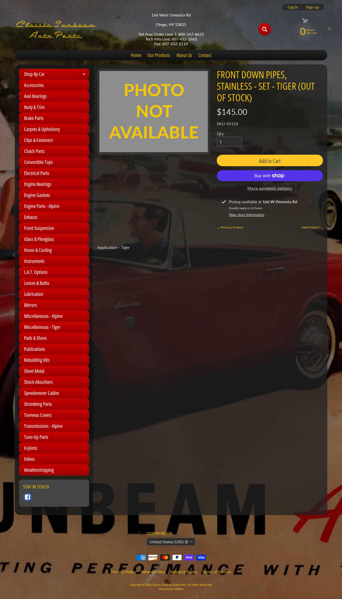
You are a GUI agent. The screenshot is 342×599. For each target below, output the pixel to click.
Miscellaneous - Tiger (42, 327)
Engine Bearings (37, 184)
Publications (34, 349)
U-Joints (30, 448)
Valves (29, 459)
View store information (246, 215)
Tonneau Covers (38, 415)
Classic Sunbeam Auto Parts (169, 584)
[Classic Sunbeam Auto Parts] (56, 29)
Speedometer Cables (41, 393)
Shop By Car (56, 75)
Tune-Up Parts (36, 437)
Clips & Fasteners (38, 140)
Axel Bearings (35, 96)
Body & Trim (34, 107)
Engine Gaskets (37, 195)
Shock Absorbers (38, 382)
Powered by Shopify (171, 589)
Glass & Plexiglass (39, 239)
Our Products (158, 55)
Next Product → (312, 227)
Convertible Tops (38, 162)
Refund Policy (153, 571)
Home (136, 55)
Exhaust (30, 217)
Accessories (34, 85)
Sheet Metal (34, 371)
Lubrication (33, 294)
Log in (293, 7)
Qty (220, 133)
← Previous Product (230, 227)
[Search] (264, 29)
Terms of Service (216, 571)
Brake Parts (34, 118)
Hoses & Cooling (38, 250)
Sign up (312, 7)
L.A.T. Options (36, 272)
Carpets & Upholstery (42, 129)
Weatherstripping (39, 470)
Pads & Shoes (35, 338)
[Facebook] (27, 497)
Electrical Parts (36, 173)
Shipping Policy (183, 571)
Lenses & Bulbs (36, 283)
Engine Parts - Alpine (41, 206)
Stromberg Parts (38, 404)
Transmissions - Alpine (43, 426)
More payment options (269, 188)
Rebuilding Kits (37, 360)
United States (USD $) (168, 541)
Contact (204, 55)
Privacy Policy (123, 571)
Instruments (34, 261)
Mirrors (30, 305)
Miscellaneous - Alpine (43, 316)
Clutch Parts (34, 151)
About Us (184, 55)
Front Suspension (39, 228)
